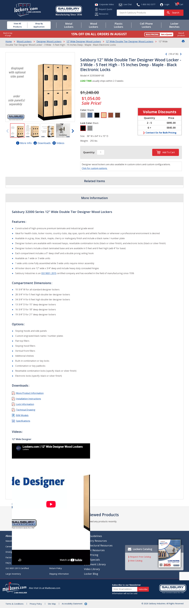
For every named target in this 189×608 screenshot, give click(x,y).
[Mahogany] (117, 115)
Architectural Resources (98, 545)
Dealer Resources (94, 550)
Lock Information (25, 404)
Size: (82, 136)
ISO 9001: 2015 (48, 273)
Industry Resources (95, 540)
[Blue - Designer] (90, 115)
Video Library (92, 569)
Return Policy (55, 568)
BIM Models (22, 415)
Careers (9, 546)
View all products (181, 34)
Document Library (95, 564)
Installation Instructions (28, 398)
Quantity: (89, 152)
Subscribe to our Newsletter (126, 585)
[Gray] (83, 115)
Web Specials (92, 559)
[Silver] (90, 128)
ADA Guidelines (93, 536)
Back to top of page (7, 34)
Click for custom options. (94, 168)
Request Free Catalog (140, 556)
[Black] (97, 115)
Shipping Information (59, 573)
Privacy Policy (36, 603)
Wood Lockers (24, 41)
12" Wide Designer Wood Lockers (83, 41)
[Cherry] (110, 115)
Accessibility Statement (72, 603)
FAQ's (8, 562)
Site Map (52, 603)
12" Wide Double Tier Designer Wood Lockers (129, 41)
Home (9, 41)
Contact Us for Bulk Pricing (161, 132)
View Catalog (136, 560)
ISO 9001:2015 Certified (17, 568)
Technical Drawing (25, 409)
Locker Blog (91, 573)
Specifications (23, 420)
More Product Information (30, 393)
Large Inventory (13, 573)
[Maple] (104, 115)
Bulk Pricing (91, 555)
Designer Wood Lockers (49, 41)
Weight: (84, 140)
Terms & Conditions (15, 603)
